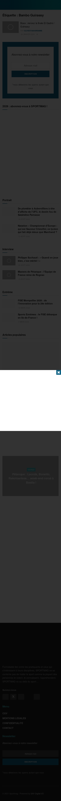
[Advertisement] (30, 400)
